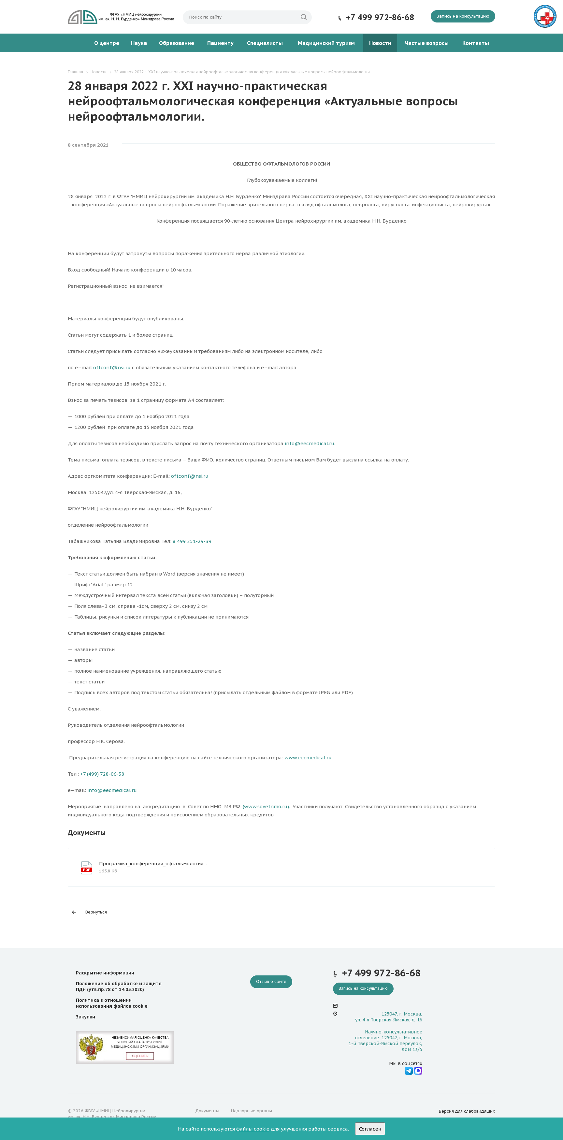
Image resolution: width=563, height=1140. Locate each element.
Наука (139, 43)
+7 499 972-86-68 (380, 17)
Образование (176, 43)
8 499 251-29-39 (192, 541)
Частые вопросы (427, 43)
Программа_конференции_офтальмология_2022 (158, 863)
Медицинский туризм (326, 43)
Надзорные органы (251, 1111)
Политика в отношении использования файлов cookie (112, 1003)
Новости (380, 43)
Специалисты (265, 43)
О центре (106, 43)
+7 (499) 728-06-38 (102, 774)
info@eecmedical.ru (309, 443)
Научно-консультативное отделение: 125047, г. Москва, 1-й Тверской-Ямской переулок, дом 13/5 (385, 1041)
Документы (207, 1111)
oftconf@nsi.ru (112, 367)
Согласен (370, 1129)
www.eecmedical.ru (308, 757)
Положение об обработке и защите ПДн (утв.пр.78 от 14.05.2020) (119, 986)
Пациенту (220, 43)
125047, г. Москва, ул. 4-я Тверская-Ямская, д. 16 (388, 1017)
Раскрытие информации (105, 973)
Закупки (85, 1017)
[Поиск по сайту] (304, 17)
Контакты (475, 43)
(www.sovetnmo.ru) (266, 806)
